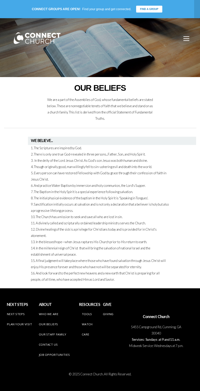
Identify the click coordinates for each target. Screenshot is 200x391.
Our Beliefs (48, 324)
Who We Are (48, 314)
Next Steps (16, 314)
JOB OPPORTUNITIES (54, 355)
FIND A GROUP (149, 9)
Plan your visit (19, 324)
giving (108, 314)
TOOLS (87, 314)
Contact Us (48, 344)
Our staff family (52, 334)
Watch (87, 324)
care (85, 334)
